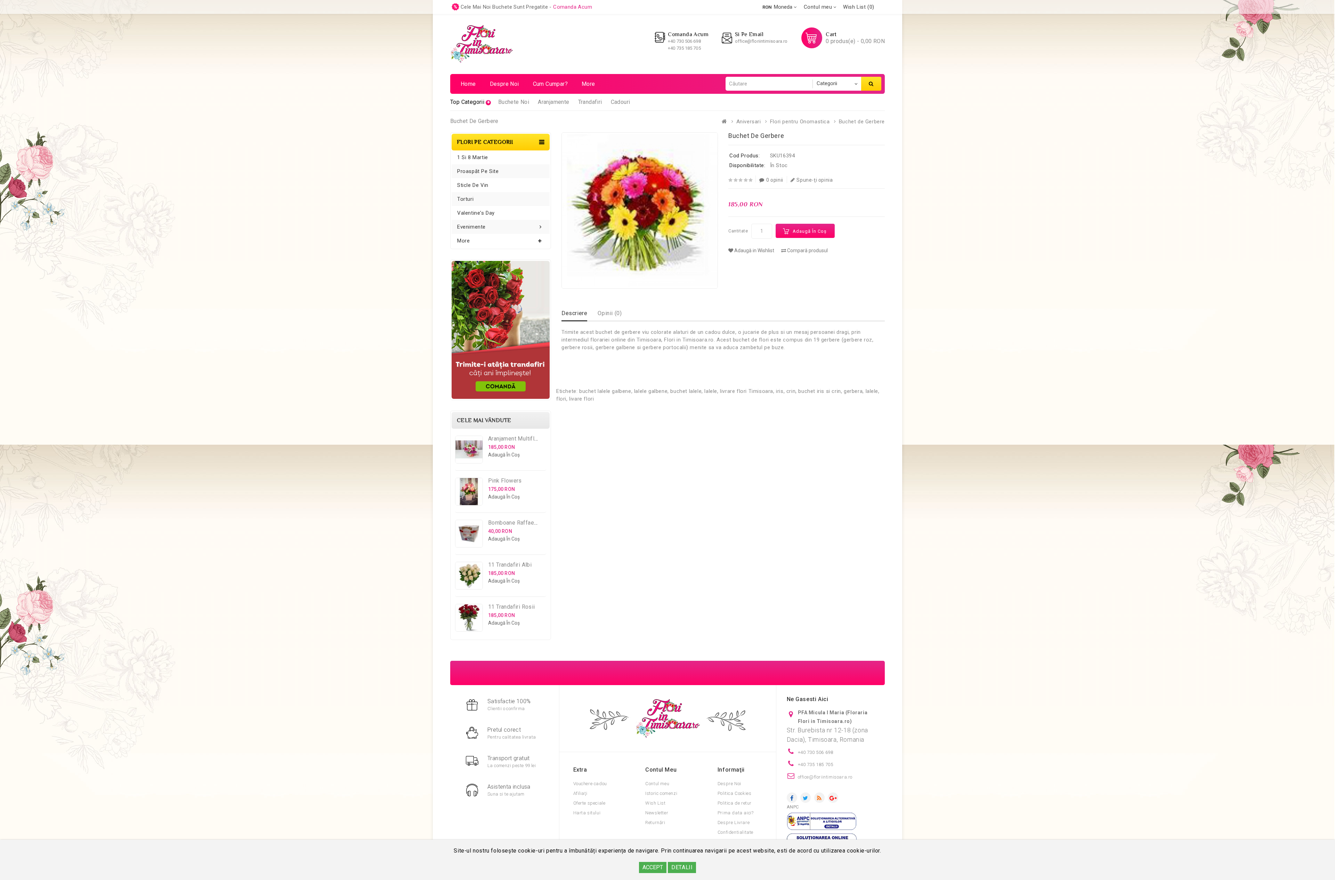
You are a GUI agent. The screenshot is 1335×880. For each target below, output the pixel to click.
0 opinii (774, 180)
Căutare (871, 84)
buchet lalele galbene (605, 391)
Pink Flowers (505, 480)
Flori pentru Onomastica (800, 121)
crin (790, 391)
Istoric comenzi (661, 793)
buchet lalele (686, 391)
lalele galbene (651, 391)
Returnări (655, 822)
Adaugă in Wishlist (753, 250)
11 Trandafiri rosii (511, 606)
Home (468, 84)
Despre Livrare (734, 822)
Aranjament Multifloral (516, 438)
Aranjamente (553, 102)
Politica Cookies (735, 793)
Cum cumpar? (550, 84)
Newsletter (656, 812)
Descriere (574, 313)
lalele (710, 391)
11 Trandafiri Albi (510, 564)
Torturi (465, 199)
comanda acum (572, 7)
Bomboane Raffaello (514, 522)
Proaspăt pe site (478, 171)
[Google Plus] (833, 797)
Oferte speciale (589, 803)
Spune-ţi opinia (814, 180)
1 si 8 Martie (472, 157)
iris (779, 391)
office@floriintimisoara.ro (761, 41)
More (588, 84)
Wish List (655, 803)
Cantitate (738, 230)
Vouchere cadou (590, 783)
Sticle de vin (472, 185)
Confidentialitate (735, 832)
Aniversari (748, 121)
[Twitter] (805, 797)
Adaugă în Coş (810, 231)
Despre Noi (729, 783)
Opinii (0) (610, 313)
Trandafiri (590, 102)
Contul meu (657, 783)
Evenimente (471, 227)
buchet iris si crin (819, 391)
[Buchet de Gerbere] (639, 210)
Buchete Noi (513, 102)
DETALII (682, 867)
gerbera (853, 391)
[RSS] (819, 797)
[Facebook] (792, 797)
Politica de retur (735, 803)
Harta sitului (587, 812)
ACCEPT (652, 867)
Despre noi (504, 84)
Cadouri (620, 102)
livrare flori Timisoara (746, 391)
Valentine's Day (476, 213)
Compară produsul (807, 250)
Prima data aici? (736, 812)
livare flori (581, 399)
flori (561, 399)
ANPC (793, 806)
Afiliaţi (580, 793)
